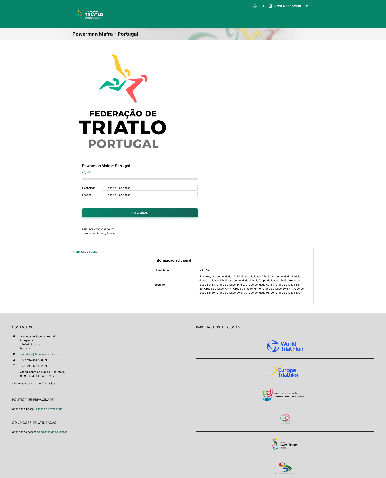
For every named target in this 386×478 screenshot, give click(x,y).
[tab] (103, 252)
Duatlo (101, 233)
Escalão (87, 195)
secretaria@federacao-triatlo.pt (40, 354)
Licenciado (88, 187)
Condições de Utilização (52, 431)
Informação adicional (85, 251)
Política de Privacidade (48, 408)
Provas (111, 233)
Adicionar (139, 212)
